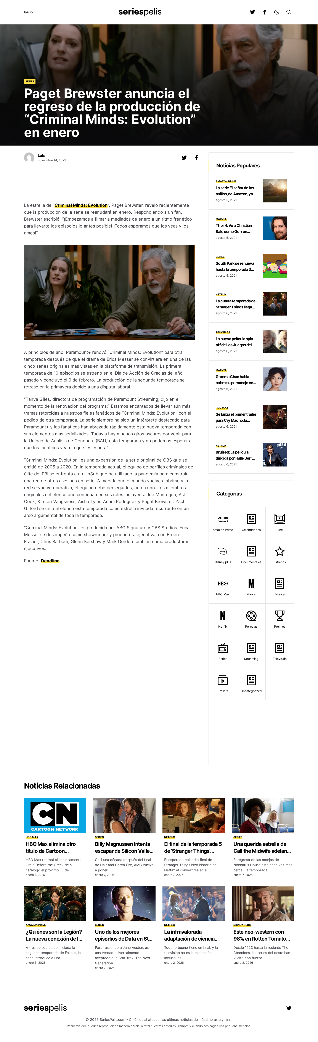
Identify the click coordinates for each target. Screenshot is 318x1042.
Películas (223, 332)
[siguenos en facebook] (264, 12)
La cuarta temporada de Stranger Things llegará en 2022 (235, 307)
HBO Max (222, 407)
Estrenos (280, 562)
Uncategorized (251, 691)
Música (280, 594)
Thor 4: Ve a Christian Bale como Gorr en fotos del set (234, 231)
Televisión (280, 658)
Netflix (221, 294)
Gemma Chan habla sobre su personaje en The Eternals (234, 382)
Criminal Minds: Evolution (81, 205)
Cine (279, 530)
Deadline (50, 560)
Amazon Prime (226, 181)
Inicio (28, 12)
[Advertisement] (109, 186)
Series (29, 81)
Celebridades (251, 530)
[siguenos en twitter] (252, 12)
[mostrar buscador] (289, 12)
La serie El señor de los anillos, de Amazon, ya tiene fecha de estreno (235, 194)
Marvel (221, 219)
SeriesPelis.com (112, 1019)
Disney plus (223, 562)
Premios (279, 626)
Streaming (251, 658)
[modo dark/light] (276, 12)
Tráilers (223, 691)
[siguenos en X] (184, 157)
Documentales (251, 562)
